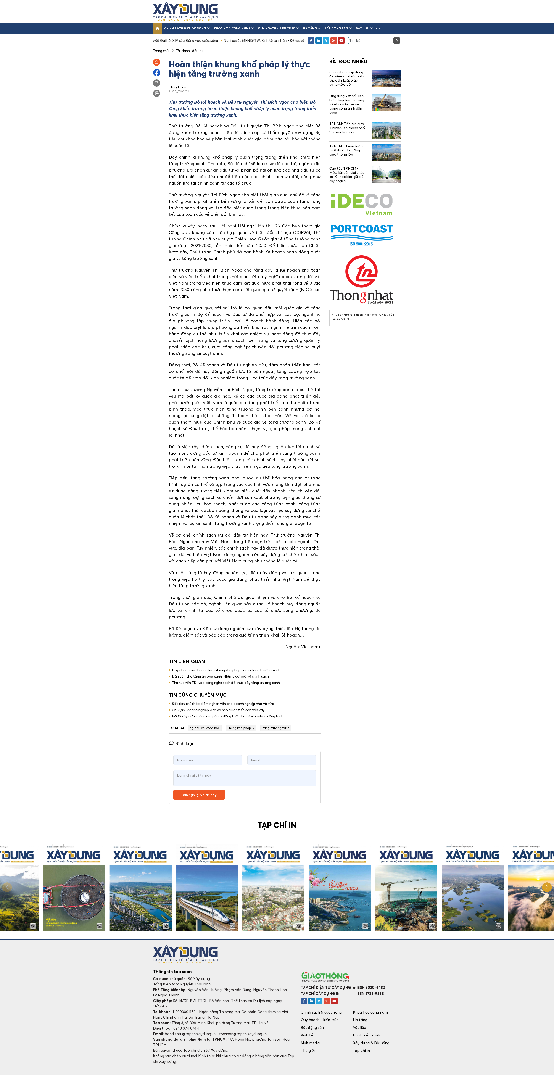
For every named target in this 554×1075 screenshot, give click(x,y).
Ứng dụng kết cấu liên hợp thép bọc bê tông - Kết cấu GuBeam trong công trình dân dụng (346, 104)
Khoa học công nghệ (232, 28)
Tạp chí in (361, 1050)
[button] (378, 28)
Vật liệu (362, 28)
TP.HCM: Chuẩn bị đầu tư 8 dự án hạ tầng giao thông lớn (346, 150)
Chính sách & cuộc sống (185, 28)
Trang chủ (161, 50)
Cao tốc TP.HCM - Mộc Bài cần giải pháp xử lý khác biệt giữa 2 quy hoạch (347, 174)
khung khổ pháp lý (241, 728)
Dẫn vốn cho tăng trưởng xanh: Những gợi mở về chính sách (220, 676)
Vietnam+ (311, 646)
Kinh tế (307, 1035)
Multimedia (310, 1043)
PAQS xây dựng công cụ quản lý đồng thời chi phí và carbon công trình (227, 716)
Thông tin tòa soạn (172, 971)
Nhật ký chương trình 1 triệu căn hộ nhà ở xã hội (299, 40)
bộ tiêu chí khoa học (205, 728)
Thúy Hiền (177, 87)
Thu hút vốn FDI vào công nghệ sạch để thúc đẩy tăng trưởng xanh (226, 682)
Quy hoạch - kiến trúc (276, 28)
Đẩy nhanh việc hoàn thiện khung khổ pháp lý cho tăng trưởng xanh (226, 670)
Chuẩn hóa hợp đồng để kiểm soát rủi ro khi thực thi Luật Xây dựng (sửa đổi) (346, 78)
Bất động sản (336, 28)
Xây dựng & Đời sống (371, 1043)
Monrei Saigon (353, 314)
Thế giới (308, 1050)
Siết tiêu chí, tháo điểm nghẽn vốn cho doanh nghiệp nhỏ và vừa (223, 703)
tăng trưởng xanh (275, 728)
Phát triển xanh (366, 1035)
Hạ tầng (310, 28)
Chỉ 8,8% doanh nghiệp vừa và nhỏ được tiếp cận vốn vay (218, 710)
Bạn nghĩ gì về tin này (199, 795)
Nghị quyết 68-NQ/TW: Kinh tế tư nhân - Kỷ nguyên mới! (214, 40)
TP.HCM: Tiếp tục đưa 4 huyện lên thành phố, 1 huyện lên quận (347, 128)
